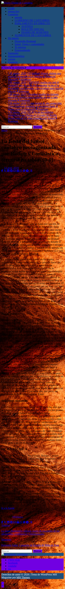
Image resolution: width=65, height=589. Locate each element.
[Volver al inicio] (2, 583)
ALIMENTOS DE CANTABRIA (33, 35)
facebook (13, 562)
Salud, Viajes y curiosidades (29, 44)
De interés (13, 38)
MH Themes (23, 577)
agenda (18, 17)
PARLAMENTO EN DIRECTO (32, 23)
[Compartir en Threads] (31, 170)
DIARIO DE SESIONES (34, 32)
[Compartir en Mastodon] (24, 170)
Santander (13, 53)
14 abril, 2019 (11, 167)
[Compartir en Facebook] (2, 170)
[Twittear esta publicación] (5, 170)
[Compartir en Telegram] (27, 170)
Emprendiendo (22, 50)
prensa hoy (14, 11)
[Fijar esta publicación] (11, 170)
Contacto (13, 62)
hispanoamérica (16, 56)
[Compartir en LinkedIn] (8, 170)
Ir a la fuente (7, 508)
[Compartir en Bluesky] (29, 170)
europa (11, 59)
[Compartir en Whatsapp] (21, 170)
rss (9, 568)
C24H (11, 8)
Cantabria (13, 14)
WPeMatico (17, 517)
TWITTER (14, 559)
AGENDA (27, 26)
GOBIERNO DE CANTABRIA (32, 20)
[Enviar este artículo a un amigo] (15, 170)
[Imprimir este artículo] (18, 170)
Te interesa (20, 47)
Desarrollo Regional (25, 41)
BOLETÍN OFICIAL (32, 29)
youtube (12, 565)
